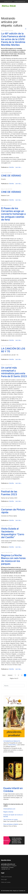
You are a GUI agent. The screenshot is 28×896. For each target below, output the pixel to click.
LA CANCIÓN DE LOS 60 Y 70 (13, 350)
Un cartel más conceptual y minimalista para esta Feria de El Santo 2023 (14, 372)
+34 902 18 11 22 (8, 1)
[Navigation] (26, 6)
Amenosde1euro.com (9, 809)
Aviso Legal (4, 879)
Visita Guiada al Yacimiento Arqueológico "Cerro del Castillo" (12, 533)
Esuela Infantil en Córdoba (13, 789)
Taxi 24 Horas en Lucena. (10, 819)
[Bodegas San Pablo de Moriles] (14, 769)
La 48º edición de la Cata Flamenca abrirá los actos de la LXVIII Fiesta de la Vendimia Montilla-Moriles (13, 39)
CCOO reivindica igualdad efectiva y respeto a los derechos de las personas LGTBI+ (17, 840)
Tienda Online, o (12, 744)
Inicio (3, 675)
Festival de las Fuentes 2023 (9, 493)
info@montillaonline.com (19, 1)
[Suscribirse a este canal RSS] (25, 28)
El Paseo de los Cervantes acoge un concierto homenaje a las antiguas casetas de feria (13, 214)
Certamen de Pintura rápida (13, 511)
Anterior (10, 675)
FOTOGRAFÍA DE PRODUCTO (11, 741)
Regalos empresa (8, 812)
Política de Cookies (5, 882)
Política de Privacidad (6, 876)
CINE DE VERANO (11, 175)
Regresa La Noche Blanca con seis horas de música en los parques (13, 559)
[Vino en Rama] (14, 716)
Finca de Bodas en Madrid (10, 824)
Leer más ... (18, 167)
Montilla (11, 167)
